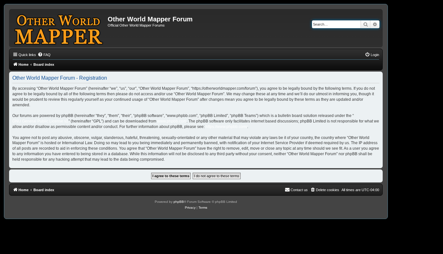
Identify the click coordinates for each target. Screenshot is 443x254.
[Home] (59, 28)
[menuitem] (44, 55)
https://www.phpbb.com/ (226, 126)
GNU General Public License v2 (40, 121)
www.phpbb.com (171, 121)
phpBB (179, 201)
